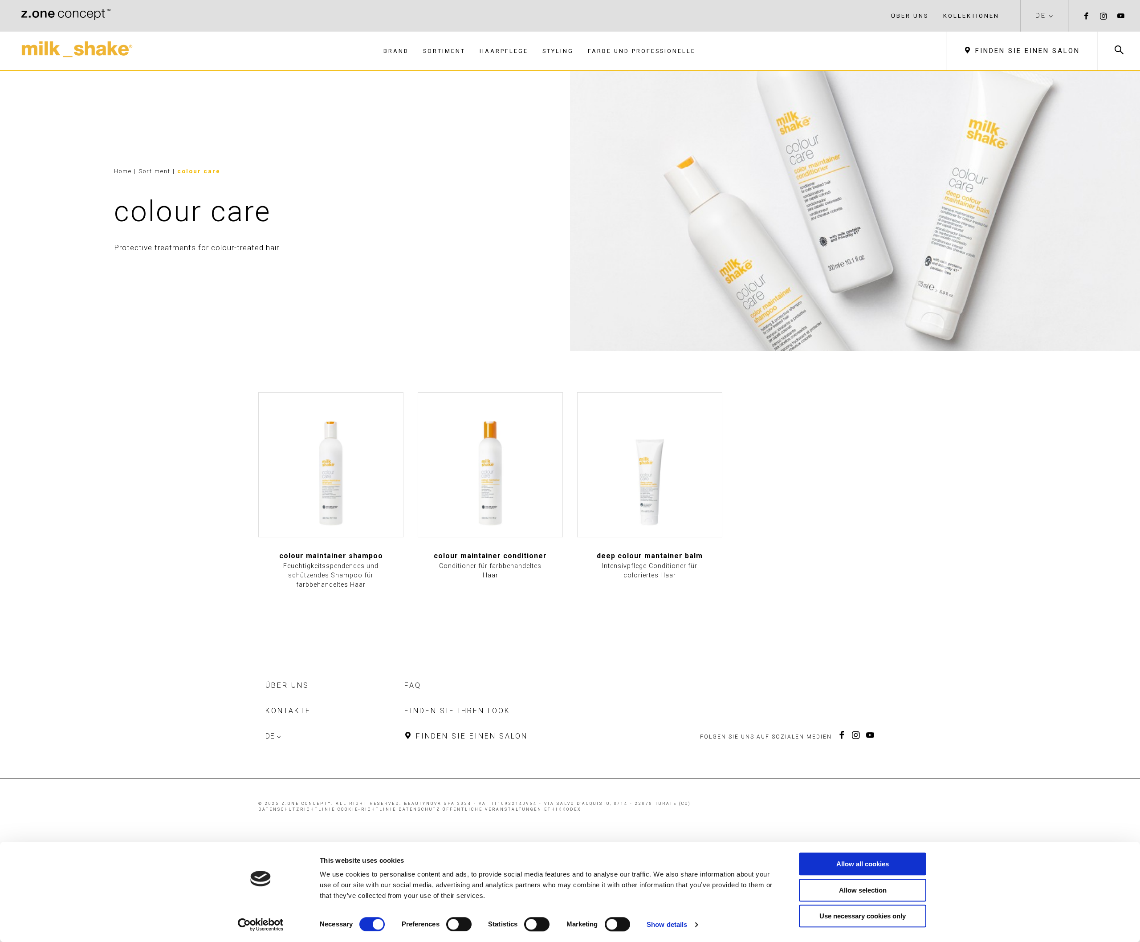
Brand (396, 51)
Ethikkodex (562, 809)
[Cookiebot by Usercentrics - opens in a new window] (261, 924)
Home (123, 171)
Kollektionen (971, 15)
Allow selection (863, 890)
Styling (558, 51)
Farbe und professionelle (642, 51)
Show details (667, 924)
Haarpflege (504, 51)
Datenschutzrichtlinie (296, 809)
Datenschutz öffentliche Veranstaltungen (470, 809)
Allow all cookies (862, 864)
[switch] (459, 924)
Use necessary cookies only (862, 916)
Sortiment (444, 51)
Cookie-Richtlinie (367, 809)
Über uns (910, 15)
